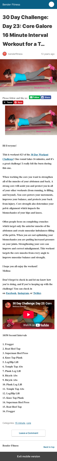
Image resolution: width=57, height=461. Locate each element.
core (28, 423)
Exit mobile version (28, 456)
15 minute (20, 423)
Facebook (11, 293)
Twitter (37, 293)
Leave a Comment (28, 433)
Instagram (23, 293)
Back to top (49, 447)
